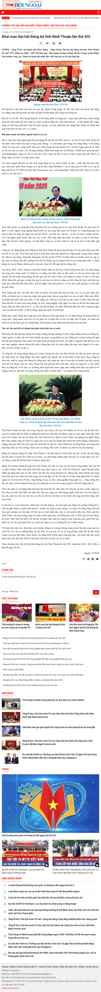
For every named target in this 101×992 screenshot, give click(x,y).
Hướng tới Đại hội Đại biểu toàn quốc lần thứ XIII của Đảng (39, 25)
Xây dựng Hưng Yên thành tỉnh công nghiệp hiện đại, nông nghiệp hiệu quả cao (37, 659)
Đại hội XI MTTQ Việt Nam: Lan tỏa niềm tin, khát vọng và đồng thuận (42, 903)
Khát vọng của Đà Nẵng (13, 669)
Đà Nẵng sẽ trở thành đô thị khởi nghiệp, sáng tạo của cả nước (30, 685)
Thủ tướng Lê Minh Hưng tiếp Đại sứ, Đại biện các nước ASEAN (53, 700)
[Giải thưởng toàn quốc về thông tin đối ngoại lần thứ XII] (50, 803)
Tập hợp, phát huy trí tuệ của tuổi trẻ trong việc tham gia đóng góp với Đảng (36, 643)
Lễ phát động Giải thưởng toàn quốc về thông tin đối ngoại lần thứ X (41, 885)
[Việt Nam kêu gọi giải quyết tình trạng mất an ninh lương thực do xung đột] (11, 731)
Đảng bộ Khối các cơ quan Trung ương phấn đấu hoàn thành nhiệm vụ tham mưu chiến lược (43, 664)
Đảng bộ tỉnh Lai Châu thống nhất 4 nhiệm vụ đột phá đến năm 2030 (33, 680)
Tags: (4, 563)
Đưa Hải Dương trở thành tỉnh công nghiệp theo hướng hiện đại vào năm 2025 (37, 648)
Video (5, 769)
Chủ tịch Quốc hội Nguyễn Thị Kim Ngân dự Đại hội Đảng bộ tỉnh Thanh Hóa (83, 627)
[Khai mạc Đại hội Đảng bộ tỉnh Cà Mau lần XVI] (50, 613)
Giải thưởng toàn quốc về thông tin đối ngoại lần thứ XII (29, 835)
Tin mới (5, 18)
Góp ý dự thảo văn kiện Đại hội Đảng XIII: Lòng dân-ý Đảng (28, 654)
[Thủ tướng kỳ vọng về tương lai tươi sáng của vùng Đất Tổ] (17, 613)
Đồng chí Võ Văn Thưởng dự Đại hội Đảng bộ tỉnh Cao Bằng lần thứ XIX (34, 638)
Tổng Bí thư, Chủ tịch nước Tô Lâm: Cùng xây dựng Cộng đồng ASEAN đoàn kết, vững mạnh (52, 919)
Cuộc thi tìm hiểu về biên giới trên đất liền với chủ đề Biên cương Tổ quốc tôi (45, 897)
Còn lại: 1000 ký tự (10, 591)
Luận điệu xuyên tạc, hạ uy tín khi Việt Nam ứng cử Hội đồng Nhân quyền (44, 891)
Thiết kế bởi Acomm (10, 988)
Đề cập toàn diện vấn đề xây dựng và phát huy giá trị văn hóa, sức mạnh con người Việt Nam (43, 675)
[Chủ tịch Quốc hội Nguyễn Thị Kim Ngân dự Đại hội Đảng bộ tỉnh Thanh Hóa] (84, 613)
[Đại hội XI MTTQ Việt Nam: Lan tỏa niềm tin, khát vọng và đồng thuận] (25, 853)
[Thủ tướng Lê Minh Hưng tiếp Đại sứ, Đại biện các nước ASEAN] (11, 703)
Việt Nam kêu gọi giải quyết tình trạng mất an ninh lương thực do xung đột (58, 727)
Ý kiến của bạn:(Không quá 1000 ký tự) (19, 576)
